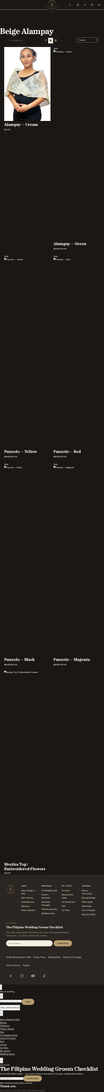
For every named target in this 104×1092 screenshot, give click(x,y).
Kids (2, 1032)
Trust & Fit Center (8, 1038)
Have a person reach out (10, 1008)
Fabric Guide (87, 902)
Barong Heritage (88, 897)
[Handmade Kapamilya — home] (51, 5)
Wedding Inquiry (48, 913)
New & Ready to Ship (28, 892)
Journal (3, 1044)
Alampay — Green (70, 244)
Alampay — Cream (21, 125)
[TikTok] (44, 975)
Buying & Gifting (88, 914)
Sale (2, 1041)
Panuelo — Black (19, 660)
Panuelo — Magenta (72, 660)
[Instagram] (21, 975)
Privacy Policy (39, 957)
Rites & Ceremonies (87, 892)
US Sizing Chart (68, 902)
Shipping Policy (54, 957)
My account (5, 1050)
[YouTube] (33, 975)
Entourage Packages (45, 903)
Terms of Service (13, 965)
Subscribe (62, 943)
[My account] (85, 5)
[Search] (70, 5)
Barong (3, 1022)
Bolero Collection (28, 910)
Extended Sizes (27, 902)
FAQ (63, 906)
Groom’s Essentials (45, 896)
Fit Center (66, 890)
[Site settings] (78, 5)
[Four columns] (55, 40)
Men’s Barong (27, 897)
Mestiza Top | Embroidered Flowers (24, 867)
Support (26, 965)
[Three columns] (50, 40)
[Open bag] (92, 5)
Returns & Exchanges (72, 957)
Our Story (66, 910)
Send (28, 1002)
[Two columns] (45, 40)
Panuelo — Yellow (20, 452)
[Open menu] (99, 5)
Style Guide (86, 906)
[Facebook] (10, 975)
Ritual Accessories (49, 909)
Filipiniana (25, 906)
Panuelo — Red (67, 452)
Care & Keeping (88, 910)
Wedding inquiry (7, 1053)
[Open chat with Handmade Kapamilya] (1, 987)
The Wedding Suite (49, 890)
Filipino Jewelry (7, 1028)
